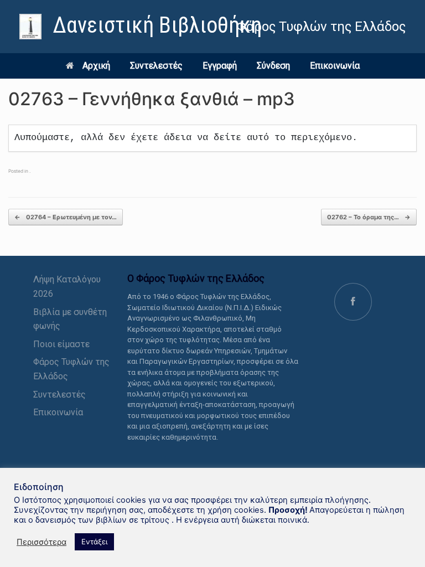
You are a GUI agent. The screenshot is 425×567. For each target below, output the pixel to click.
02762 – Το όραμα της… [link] (369, 217)
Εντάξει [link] (94, 541)
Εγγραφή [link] (220, 65)
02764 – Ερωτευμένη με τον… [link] (65, 217)
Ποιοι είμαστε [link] (61, 344)
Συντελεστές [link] (156, 65)
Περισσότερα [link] (41, 542)
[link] (140, 26)
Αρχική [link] (96, 65)
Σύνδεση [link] (273, 65)
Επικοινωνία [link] (335, 65)
